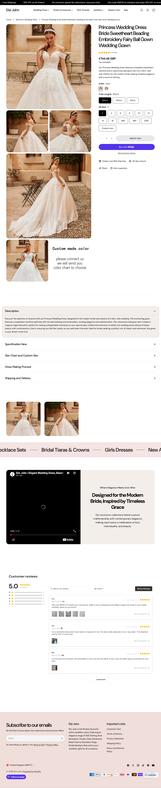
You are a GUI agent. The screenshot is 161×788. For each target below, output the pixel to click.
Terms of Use (38, 745)
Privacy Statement (115, 738)
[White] (106, 89)
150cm (105, 100)
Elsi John (12, 10)
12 (149, 113)
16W (123, 120)
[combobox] (98, 588)
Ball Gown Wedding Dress (26, 19)
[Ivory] (101, 89)
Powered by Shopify (32, 771)
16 (112, 120)
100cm (119, 100)
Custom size (107, 128)
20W (146, 120)
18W (134, 120)
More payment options (127, 153)
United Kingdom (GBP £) (21, 765)
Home (8, 19)
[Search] (141, 10)
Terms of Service (114, 734)
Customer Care (114, 729)
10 (139, 113)
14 (103, 120)
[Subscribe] (62, 738)
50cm (132, 100)
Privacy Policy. (52, 745)
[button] (108, 52)
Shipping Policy (114, 743)
